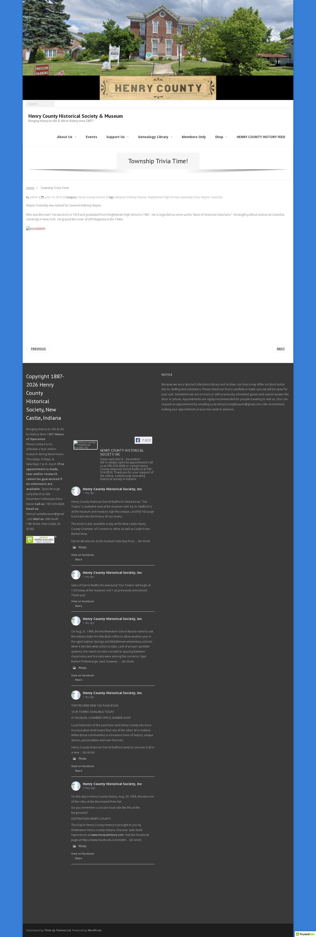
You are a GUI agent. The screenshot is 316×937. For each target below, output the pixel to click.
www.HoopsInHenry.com (107, 835)
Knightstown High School (163, 197)
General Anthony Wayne (130, 197)
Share (78, 559)
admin (34, 197)
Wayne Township (211, 197)
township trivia (189, 197)
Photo (83, 547)
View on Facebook (82, 554)
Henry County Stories (91, 197)
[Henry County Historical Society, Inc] (86, 445)
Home (30, 188)
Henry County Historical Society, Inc (112, 489)
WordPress (94, 930)
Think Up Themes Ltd (57, 930)
